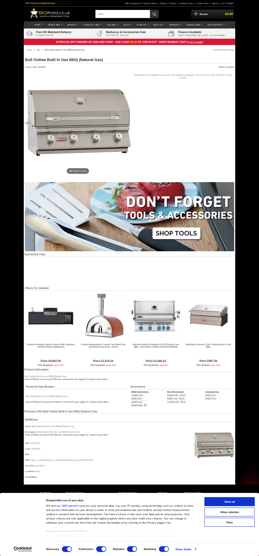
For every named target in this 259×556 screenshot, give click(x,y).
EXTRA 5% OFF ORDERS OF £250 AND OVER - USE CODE (93, 41)
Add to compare (226, 67)
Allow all (229, 501)
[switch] (101, 549)
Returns (173, 3)
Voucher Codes (186, 3)
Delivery (163, 3)
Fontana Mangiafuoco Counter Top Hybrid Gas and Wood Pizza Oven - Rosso (103, 345)
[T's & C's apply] (195, 42)
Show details (183, 549)
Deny (229, 522)
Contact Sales (203, 3)
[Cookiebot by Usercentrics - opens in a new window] (22, 549)
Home (29, 50)
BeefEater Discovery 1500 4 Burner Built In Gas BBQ (208, 345)
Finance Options (150, 3)
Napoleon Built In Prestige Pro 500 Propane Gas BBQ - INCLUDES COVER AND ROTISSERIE (156, 345)
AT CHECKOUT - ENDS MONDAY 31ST (162, 41)
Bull (38, 50)
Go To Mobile (227, 3)
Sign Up (215, 3)
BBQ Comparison (132, 3)
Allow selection (229, 511)
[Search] (154, 14)
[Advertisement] (129, 271)
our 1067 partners (68, 505)
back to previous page (223, 50)
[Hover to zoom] (78, 122)
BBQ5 (133, 41)
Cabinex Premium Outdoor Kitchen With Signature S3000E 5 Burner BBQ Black (51, 345)
